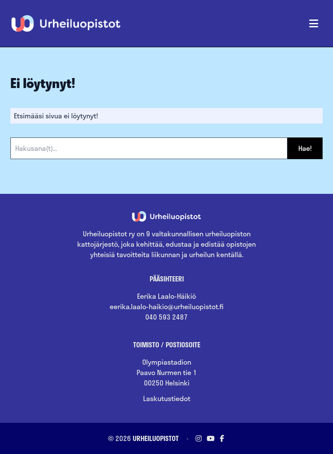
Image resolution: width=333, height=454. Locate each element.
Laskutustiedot (166, 398)
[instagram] (198, 438)
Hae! (305, 148)
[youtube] (210, 438)
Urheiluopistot (156, 438)
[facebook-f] (221, 438)
